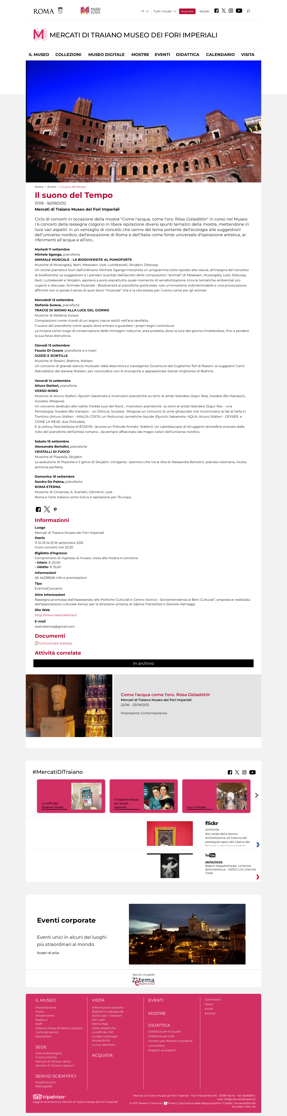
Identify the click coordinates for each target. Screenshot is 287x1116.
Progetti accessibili (162, 1050)
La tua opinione (103, 1044)
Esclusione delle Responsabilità (200, 1103)
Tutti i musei (163, 11)
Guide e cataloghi (105, 1036)
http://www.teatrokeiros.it (56, 615)
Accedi (204, 11)
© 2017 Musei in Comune (146, 1103)
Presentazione (46, 1007)
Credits (227, 1103)
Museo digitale (106, 54)
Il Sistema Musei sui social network (126, 803)
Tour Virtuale (196, 807)
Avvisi (209, 1008)
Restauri (41, 1020)
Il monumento (46, 1057)
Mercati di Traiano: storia (53, 1061)
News (209, 1004)
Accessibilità (101, 1040)
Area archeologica (48, 1053)
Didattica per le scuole (164, 1031)
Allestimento (44, 1015)
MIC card (98, 1020)
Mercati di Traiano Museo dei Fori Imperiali (133, 35)
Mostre (140, 54)
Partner (210, 1013)
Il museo (39, 54)
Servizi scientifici (55, 1076)
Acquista (187, 11)
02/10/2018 (227, 838)
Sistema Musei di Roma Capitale (59, 1028)
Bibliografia (43, 1086)
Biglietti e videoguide (108, 1011)
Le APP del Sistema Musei (52, 805)
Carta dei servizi (47, 1032)
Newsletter (43, 1036)
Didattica (187, 54)
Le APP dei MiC (103, 1032)
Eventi (162, 54)
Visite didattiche (104, 1028)
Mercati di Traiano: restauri (54, 1065)
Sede (41, 1047)
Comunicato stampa (55, 643)
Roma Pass (100, 1024)
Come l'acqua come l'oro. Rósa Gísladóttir (165, 694)
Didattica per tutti (161, 1036)
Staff (38, 1024)
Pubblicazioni (45, 1082)
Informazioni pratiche (108, 1007)
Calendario (220, 54)
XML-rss (250, 1106)
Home (39, 186)
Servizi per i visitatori (107, 1015)
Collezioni (68, 54)
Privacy (172, 1103)
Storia (39, 1011)
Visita (247, 54)
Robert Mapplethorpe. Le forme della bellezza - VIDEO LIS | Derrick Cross (230, 869)
